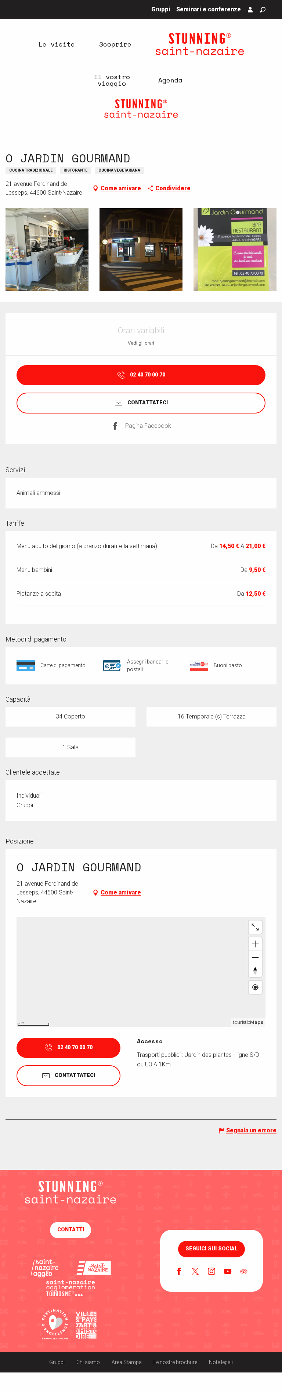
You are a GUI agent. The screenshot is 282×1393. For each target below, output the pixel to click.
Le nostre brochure (175, 1362)
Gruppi (57, 1362)
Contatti (70, 1230)
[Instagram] (211, 1272)
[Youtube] (228, 1272)
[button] (262, 9)
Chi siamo (88, 1362)
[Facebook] (179, 1272)
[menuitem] (56, 44)
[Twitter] (195, 1272)
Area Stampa (127, 1362)
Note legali (221, 1362)
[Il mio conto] (250, 9)
